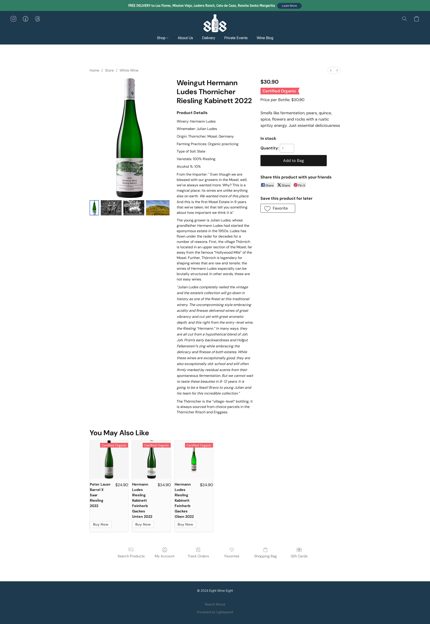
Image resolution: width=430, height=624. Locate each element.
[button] (289, 6)
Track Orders (198, 556)
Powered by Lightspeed (215, 612)
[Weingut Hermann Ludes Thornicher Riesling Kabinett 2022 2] (133, 207)
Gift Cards (299, 556)
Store (109, 70)
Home (94, 70)
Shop (161, 38)
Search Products (131, 556)
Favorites (231, 556)
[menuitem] (331, 70)
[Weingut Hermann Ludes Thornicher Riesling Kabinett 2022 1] (111, 207)
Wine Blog (265, 38)
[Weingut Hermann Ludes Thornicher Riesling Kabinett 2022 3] (158, 207)
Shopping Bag (265, 556)
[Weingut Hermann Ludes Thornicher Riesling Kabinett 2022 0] (94, 207)
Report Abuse (215, 604)
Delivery (208, 38)
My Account (164, 556)
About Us (185, 38)
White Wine (129, 70)
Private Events (236, 38)
